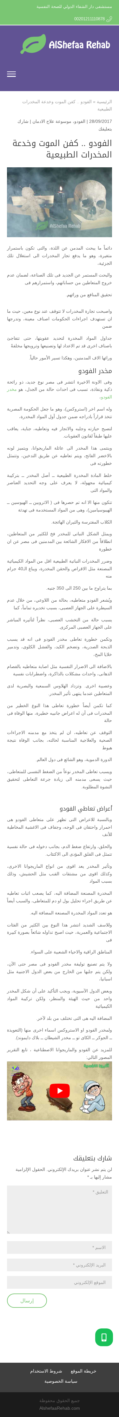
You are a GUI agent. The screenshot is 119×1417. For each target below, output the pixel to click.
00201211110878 (89, 19)
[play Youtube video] (59, 1090)
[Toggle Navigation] (11, 75)
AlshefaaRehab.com (59, 1408)
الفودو (79, 121)
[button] (104, 1337)
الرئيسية (104, 101)
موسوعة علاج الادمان (51, 121)
